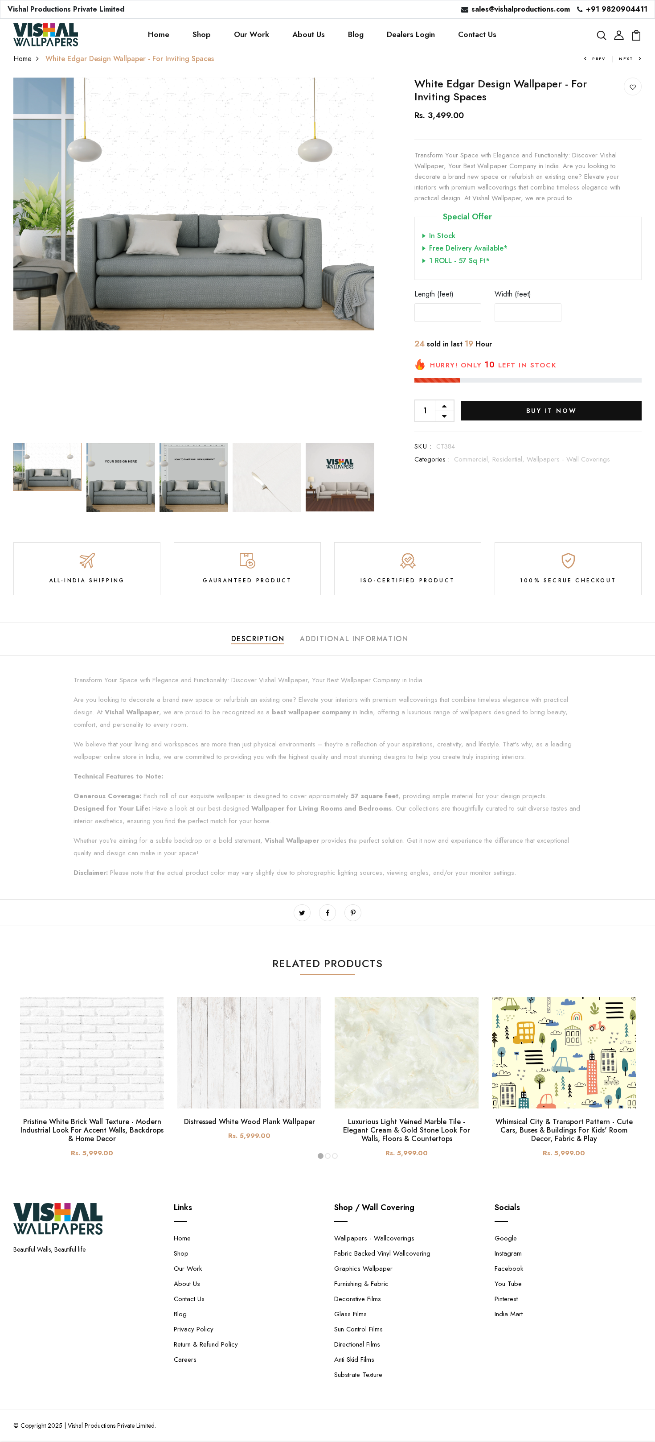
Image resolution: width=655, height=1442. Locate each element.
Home (158, 34)
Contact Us (477, 34)
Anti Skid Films (354, 1359)
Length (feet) (434, 294)
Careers (185, 1359)
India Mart (509, 1314)
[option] (193, 204)
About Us (308, 34)
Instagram (508, 1253)
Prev (599, 59)
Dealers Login (411, 34)
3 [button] (335, 1156)
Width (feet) (513, 294)
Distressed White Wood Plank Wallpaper (249, 1122)
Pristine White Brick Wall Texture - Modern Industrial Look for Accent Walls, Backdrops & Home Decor (92, 1130)
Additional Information (354, 639)
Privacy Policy (193, 1329)
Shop (201, 34)
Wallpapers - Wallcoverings (374, 1238)
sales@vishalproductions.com (520, 9)
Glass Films (350, 1314)
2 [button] (328, 1156)
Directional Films (357, 1344)
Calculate (608, 312)
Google (506, 1238)
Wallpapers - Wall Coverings (568, 459)
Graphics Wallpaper (363, 1268)
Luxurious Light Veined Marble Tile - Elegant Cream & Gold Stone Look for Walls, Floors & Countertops (406, 1130)
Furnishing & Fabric (361, 1284)
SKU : (423, 446)
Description (258, 639)
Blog (356, 34)
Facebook (509, 1268)
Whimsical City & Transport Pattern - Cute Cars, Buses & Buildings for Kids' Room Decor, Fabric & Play (564, 1130)
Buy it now (551, 410)
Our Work (251, 34)
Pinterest (506, 1299)
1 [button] (320, 1156)
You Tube (508, 1284)
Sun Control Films (358, 1329)
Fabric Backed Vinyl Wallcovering (382, 1253)
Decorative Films (357, 1299)
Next (626, 59)
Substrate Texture (358, 1375)
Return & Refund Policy (206, 1344)
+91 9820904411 (616, 9)
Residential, (509, 459)
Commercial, (473, 459)
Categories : (432, 459)
